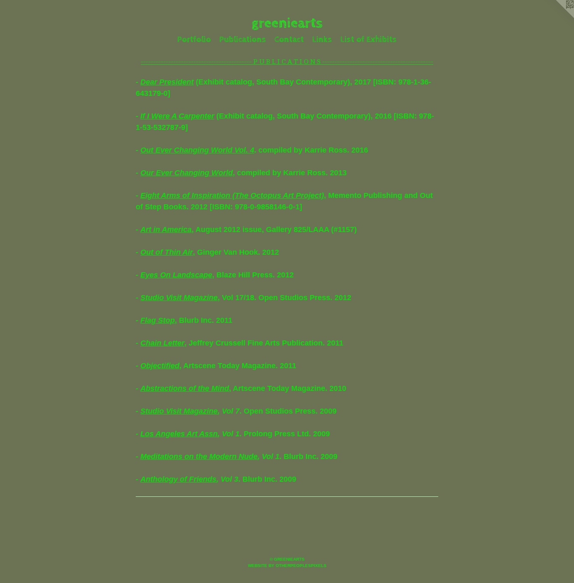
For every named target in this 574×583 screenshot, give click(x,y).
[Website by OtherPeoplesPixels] (557, 17)
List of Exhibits (368, 40)
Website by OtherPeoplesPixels (287, 565)
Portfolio (194, 40)
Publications (242, 40)
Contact (289, 40)
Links (322, 40)
